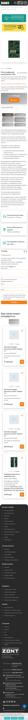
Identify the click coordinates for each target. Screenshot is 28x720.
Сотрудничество (8, 570)
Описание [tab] (8, 115)
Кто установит (7, 554)
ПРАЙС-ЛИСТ (7, 539)
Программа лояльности (10, 572)
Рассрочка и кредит (9, 534)
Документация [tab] (20, 120)
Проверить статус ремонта (11, 560)
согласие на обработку (15, 712)
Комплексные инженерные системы (13, 612)
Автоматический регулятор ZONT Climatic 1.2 (13, 391)
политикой (21, 715)
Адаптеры (6, 515)
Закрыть (21, 718)
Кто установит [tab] (20, 125)
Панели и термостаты (9, 523)
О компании (5, 623)
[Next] (16, 321)
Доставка (6, 549)
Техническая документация (11, 597)
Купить (15, 100)
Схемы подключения (9, 578)
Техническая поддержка (10, 600)
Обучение (6, 567)
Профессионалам (7, 564)
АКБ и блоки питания (9, 529)
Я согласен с (9, 280)
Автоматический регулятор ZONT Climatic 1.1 (13, 349)
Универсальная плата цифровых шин (12, 475)
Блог (5, 632)
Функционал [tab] (20, 115)
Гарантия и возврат (9, 557)
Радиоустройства (8, 521)
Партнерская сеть (8, 637)
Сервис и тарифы (8, 575)
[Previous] (11, 321)
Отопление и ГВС (8, 607)
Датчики (6, 518)
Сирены (6, 526)
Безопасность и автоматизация (12, 610)
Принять (7, 718)
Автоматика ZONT (9, 510)
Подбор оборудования (10, 592)
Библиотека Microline (9, 594)
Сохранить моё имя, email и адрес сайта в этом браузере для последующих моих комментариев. (14, 297)
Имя (2, 284)
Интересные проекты (9, 615)
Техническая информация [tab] (8, 120)
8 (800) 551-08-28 (16, 663)
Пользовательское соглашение (12, 640)
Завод (5, 634)
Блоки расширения (9, 513)
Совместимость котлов (10, 589)
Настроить (14, 718)
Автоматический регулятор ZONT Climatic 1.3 (13, 434)
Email (3, 289)
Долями (6, 537)
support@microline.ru (17, 672)
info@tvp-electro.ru (17, 669)
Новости (6, 629)
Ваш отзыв (4, 268)
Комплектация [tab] (8, 125)
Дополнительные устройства (11, 531)
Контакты (6, 626)
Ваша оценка (5, 266)
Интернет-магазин (8, 507)
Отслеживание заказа (10, 552)
